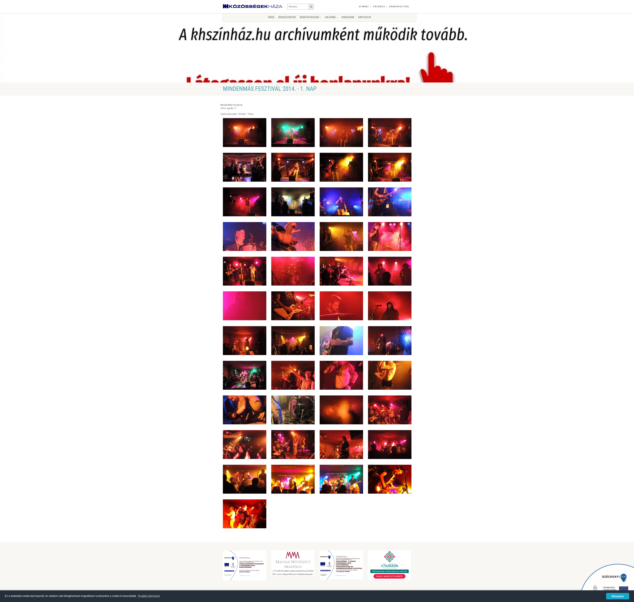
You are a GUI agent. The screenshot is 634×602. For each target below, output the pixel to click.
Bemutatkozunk (310, 17)
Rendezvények (287, 17)
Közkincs (379, 6)
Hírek (271, 17)
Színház (364, 6)
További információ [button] (149, 596)
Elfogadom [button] (618, 596)
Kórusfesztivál (399, 6)
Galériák (330, 17)
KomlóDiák (347, 17)
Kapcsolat (364, 17)
